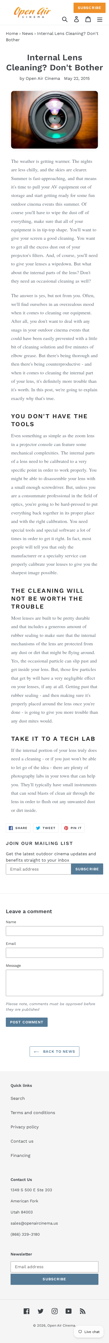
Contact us (22, 1141)
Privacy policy (25, 1126)
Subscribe (89, 8)
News (27, 33)
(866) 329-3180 (25, 1234)
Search (18, 1098)
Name (11, 922)
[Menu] (100, 19)
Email (11, 943)
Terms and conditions (33, 1112)
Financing (20, 1155)
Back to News (58, 1051)
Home (12, 33)
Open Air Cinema (61, 1325)
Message (13, 965)
